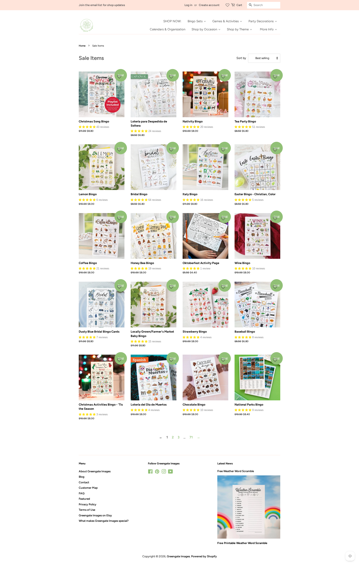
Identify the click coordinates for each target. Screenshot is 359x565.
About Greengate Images (95, 471)
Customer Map (88, 487)
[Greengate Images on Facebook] (150, 472)
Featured (84, 498)
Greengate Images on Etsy (95, 515)
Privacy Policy (87, 504)
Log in (188, 5)
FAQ (82, 493)
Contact (84, 482)
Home (82, 45)
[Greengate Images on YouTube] (170, 472)
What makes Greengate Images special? (104, 520)
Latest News (225, 463)
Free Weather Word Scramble (235, 471)
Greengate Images (178, 556)
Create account (209, 5)
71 (191, 437)
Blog (81, 476)
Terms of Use (87, 509)
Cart (239, 5)
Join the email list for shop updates (102, 5)
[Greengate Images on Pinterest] (157, 472)
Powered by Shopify (204, 556)
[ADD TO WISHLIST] (119, 77)
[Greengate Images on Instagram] (163, 472)
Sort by (241, 58)
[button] (87, 127)
